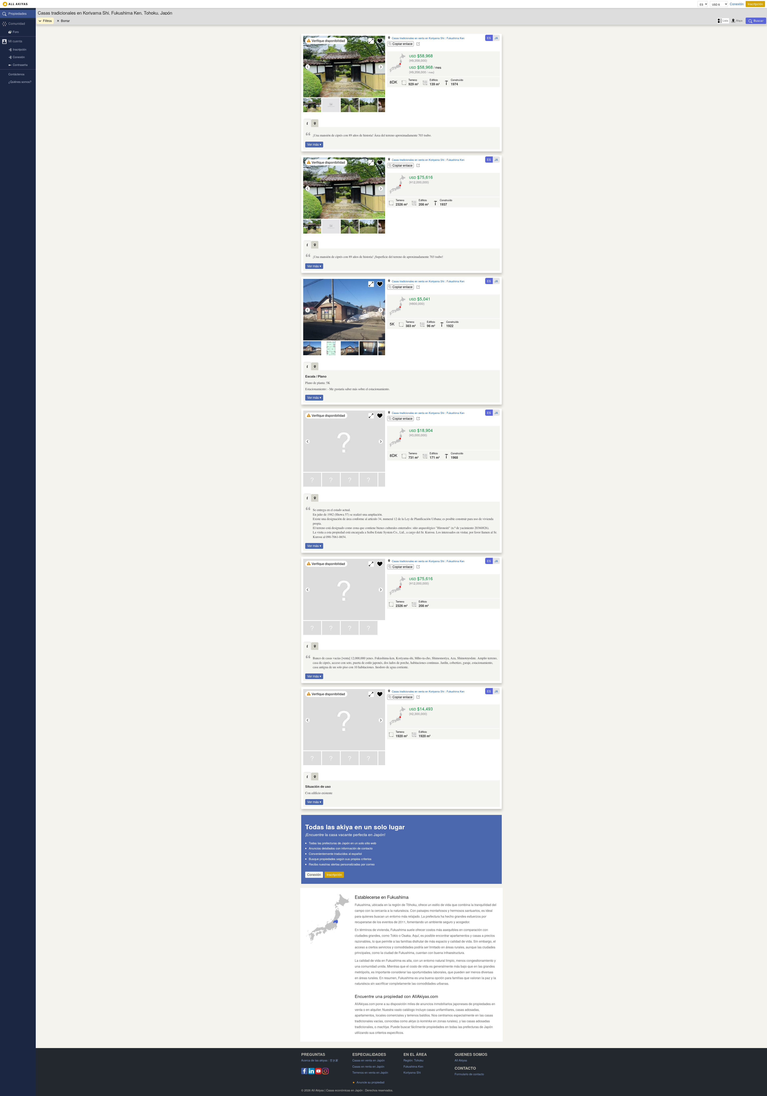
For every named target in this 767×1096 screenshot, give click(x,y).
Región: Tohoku (413, 1060)
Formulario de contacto (469, 1074)
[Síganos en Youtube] (318, 1073)
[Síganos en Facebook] (304, 1073)
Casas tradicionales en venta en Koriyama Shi (418, 38)
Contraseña (20, 65)
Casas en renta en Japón (368, 1066)
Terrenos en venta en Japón (370, 1072)
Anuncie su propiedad (368, 1082)
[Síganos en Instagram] (325, 1073)
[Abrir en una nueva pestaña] (418, 44)
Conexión (737, 4)
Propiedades (17, 13)
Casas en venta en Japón (368, 1060)
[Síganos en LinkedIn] (311, 1073)
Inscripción (755, 4)
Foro (16, 32)
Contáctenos (16, 74)
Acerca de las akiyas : (319, 1060)
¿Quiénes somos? (19, 82)
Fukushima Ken (455, 38)
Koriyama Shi (412, 1072)
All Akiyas (461, 1060)
